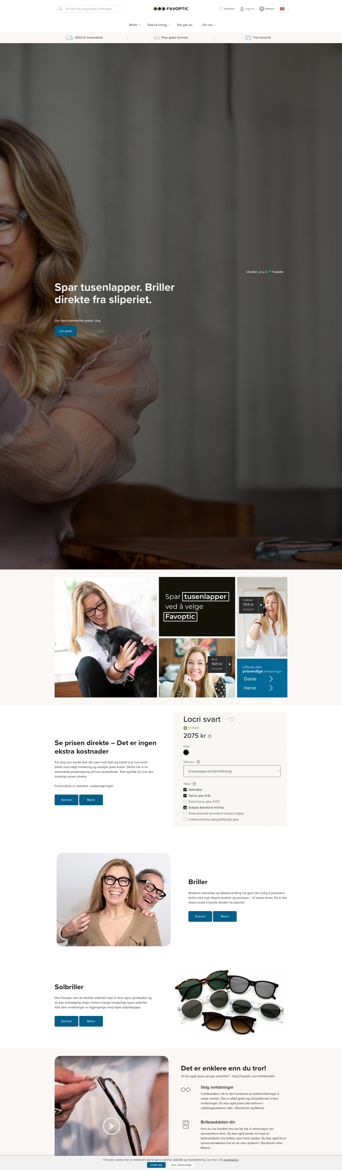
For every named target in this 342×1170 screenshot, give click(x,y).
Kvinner (66, 800)
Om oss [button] (207, 25)
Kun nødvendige (181, 1165)
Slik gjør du (184, 25)
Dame (250, 678)
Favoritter (229, 8)
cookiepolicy (230, 1160)
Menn (91, 800)
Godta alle (156, 1165)
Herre (250, 688)
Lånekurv (270, 8)
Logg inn (249, 8)
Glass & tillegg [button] (157, 25)
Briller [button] (133, 25)
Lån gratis (65, 331)
